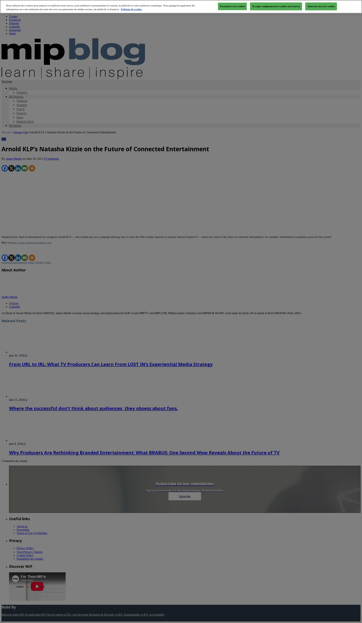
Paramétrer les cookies (232, 6)
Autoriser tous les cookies (321, 6)
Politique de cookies (131, 9)
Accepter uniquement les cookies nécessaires (276, 6)
